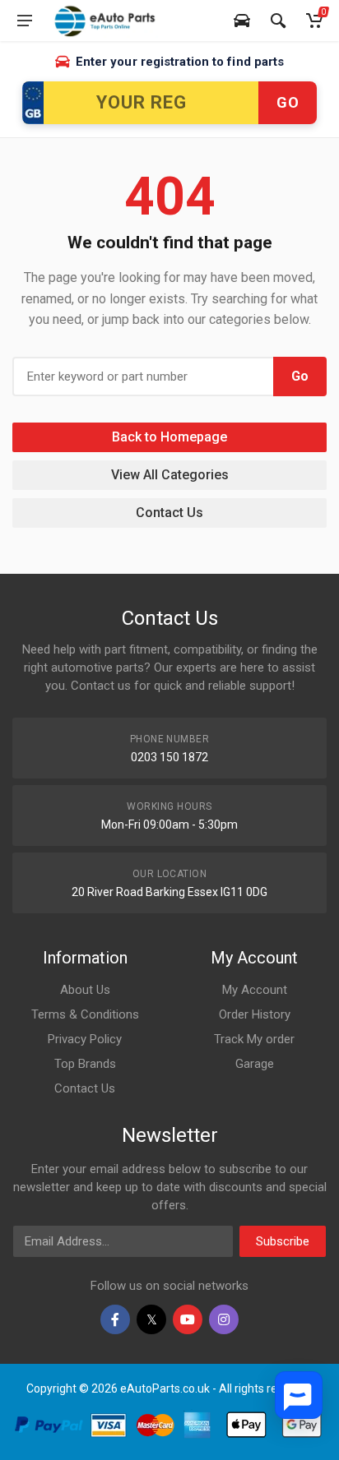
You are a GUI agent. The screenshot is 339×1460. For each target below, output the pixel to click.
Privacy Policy (85, 1039)
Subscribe (282, 1241)
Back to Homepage (169, 437)
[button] (299, 1395)
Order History (254, 1014)
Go (287, 102)
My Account (254, 989)
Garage (254, 1063)
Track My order (254, 1039)
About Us (85, 989)
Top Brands (85, 1063)
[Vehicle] (242, 20)
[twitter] (151, 1319)
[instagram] (224, 1319)
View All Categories (170, 475)
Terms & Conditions (85, 1014)
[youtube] (187, 1319)
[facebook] (115, 1319)
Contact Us (169, 512)
